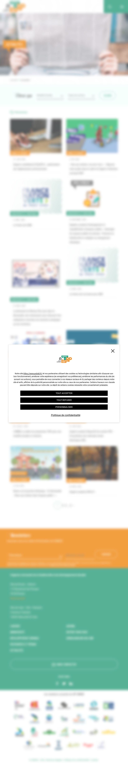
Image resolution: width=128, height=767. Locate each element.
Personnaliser (64, 407)
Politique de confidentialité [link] (65, 415)
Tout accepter (64, 393)
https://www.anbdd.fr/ (32, 374)
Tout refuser (64, 400)
